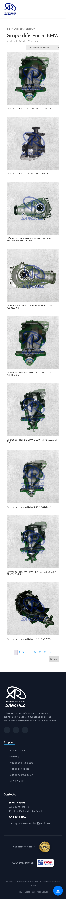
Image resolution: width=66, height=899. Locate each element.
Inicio (9, 28)
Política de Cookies (19, 769)
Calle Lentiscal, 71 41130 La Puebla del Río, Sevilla (26, 806)
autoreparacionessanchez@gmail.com (30, 823)
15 (40, 652)
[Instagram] (16, 730)
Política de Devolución (21, 775)
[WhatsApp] (25, 730)
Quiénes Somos (17, 750)
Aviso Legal (15, 756)
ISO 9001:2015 (16, 781)
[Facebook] (7, 730)
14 (35, 652)
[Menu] (61, 9)
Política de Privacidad (21, 762)
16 (45, 652)
